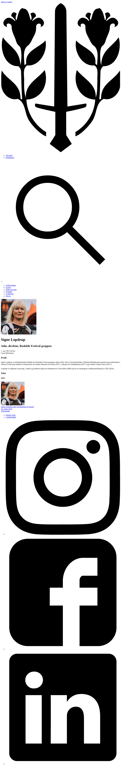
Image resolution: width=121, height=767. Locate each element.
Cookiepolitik (11, 417)
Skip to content (6, 2)
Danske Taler (11, 415)
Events (8, 287)
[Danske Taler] (60, 151)
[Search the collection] (60, 279)
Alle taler (9, 155)
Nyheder (9, 292)
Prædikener (10, 158)
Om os (8, 296)
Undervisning (11, 285)
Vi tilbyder (10, 294)
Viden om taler (11, 290)
